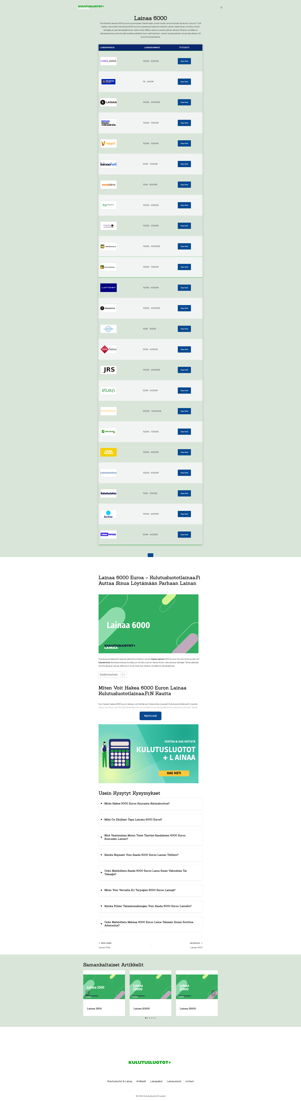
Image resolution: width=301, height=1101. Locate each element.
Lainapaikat (156, 1081)
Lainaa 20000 (141, 1008)
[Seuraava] (213, 993)
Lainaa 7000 (105, 945)
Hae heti (184, 61)
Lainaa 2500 (94, 1008)
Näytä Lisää (150, 716)
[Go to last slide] (87, 993)
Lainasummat (174, 1081)
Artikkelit (141, 1081)
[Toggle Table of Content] (121, 675)
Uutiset (190, 1081)
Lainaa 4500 (196, 945)
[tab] (145, 1018)
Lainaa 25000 (188, 1008)
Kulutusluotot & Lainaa (119, 1081)
